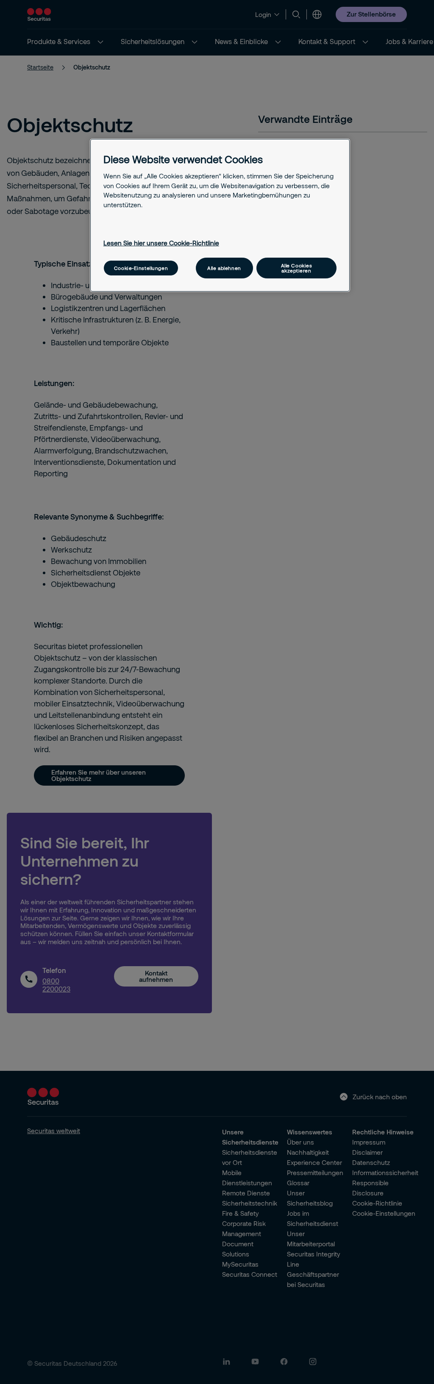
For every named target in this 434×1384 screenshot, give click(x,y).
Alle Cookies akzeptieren (296, 268)
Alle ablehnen (224, 268)
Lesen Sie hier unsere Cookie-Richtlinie (161, 243)
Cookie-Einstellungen (141, 268)
